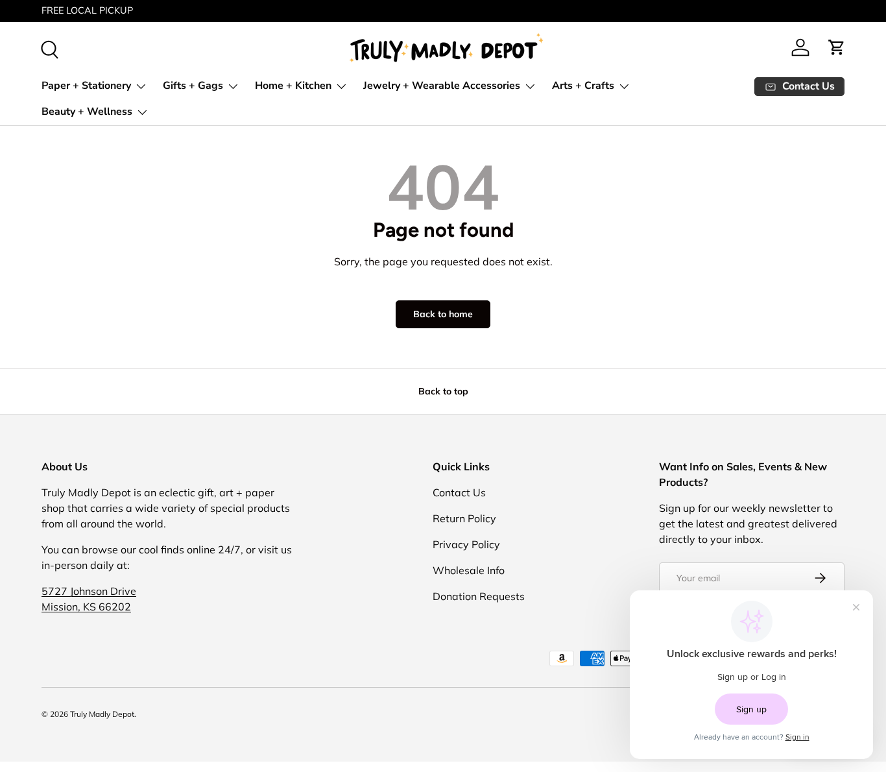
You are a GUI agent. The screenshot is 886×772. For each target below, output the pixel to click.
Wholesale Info (469, 570)
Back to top (443, 391)
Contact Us (459, 492)
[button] (836, 47)
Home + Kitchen (293, 85)
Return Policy (464, 518)
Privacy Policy (466, 544)
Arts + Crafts (583, 85)
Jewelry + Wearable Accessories (441, 85)
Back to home (443, 314)
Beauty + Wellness (87, 111)
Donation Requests (479, 596)
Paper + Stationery (86, 85)
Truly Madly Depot (102, 714)
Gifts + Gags (193, 85)
